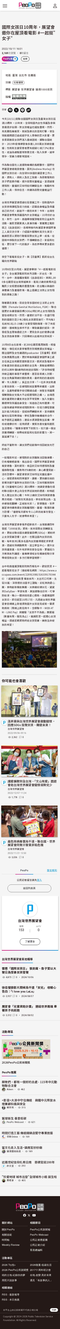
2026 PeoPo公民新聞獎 (15, 1270)
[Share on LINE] (22, 110)
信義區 (32, 75)
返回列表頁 (29, 888)
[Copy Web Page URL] (28, 110)
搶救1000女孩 (44, 89)
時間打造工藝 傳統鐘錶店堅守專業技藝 (27, 1133)
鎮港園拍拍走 (14, 1151)
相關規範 (7, 1234)
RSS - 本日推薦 (10, 1299)
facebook (25, 1215)
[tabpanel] (29, 880)
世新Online (12, 1136)
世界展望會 (27, 89)
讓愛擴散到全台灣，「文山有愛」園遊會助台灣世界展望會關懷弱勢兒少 (32, 783)
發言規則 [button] (52, 870)
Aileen (10, 1089)
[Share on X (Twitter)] (16, 110)
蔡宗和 (10, 1107)
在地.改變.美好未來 (40, 1275)
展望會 (16, 89)
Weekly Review (11, 1245)
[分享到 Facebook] (10, 110)
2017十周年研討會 (40, 1270)
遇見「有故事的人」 (41, 1280)
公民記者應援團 (39, 1239)
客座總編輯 (36, 1250)
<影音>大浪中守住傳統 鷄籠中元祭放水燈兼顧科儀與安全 (29, 1102)
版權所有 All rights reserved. (20, 96)
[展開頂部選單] (55, 6)
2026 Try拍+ (9, 1265)
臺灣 (15, 75)
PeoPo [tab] (24, 870)
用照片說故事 (9, 1280)
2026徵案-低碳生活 (41, 1265)
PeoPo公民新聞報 (40, 1229)
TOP (54, 1309)
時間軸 (5, 1239)
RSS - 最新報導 (10, 1294)
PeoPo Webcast (15, 1122)
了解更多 (30, 941)
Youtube (34, 1215)
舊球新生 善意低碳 (14, 1118)
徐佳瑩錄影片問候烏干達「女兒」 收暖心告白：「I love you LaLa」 (29, 989)
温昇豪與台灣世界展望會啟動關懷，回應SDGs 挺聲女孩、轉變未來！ (31, 723)
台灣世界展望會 (16, 729)
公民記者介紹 (37, 1245)
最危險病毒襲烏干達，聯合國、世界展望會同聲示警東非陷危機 (31, 843)
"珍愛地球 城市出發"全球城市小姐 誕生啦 (29, 1177)
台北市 (23, 75)
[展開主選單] (5, 6)
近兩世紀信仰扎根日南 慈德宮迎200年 (28, 1162)
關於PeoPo (8, 1229)
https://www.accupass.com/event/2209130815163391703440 (29, 574)
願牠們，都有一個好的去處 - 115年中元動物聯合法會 (29, 1084)
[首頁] (30, 6)
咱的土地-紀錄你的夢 (13, 1275)
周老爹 (10, 1180)
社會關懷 (18, 82)
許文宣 (10, 1165)
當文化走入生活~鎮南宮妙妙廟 (22, 1147)
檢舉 (25, 59)
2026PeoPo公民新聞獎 (16, 1062)
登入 (39, 880)
